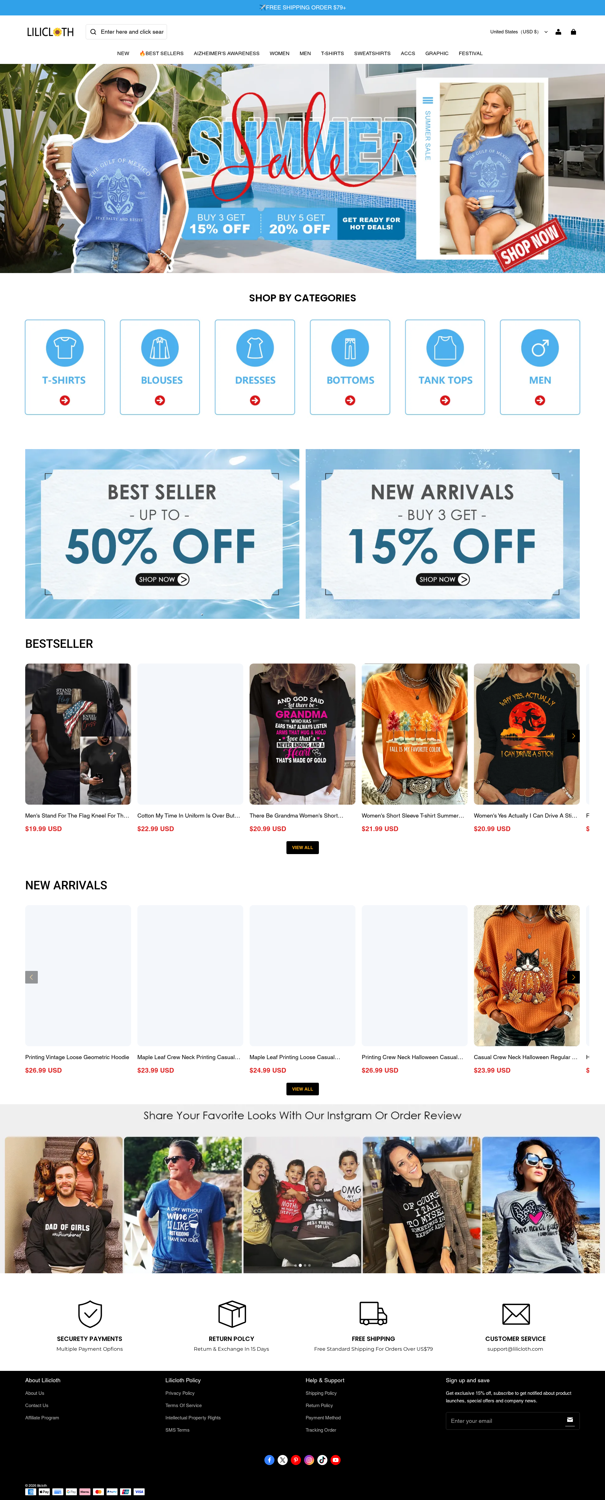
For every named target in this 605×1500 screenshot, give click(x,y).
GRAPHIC (437, 53)
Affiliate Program (42, 1417)
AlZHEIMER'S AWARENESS (227, 53)
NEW (123, 53)
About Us (34, 1393)
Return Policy (319, 1405)
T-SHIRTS (332, 53)
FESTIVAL (471, 53)
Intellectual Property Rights (193, 1417)
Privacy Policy (180, 1393)
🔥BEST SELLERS (161, 53)
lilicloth (42, 1485)
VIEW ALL (302, 847)
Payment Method (323, 1417)
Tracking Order (321, 1430)
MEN (305, 53)
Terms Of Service (183, 1405)
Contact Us (37, 1405)
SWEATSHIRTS (372, 53)
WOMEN (280, 53)
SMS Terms (177, 1430)
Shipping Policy (321, 1393)
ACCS (408, 53)
